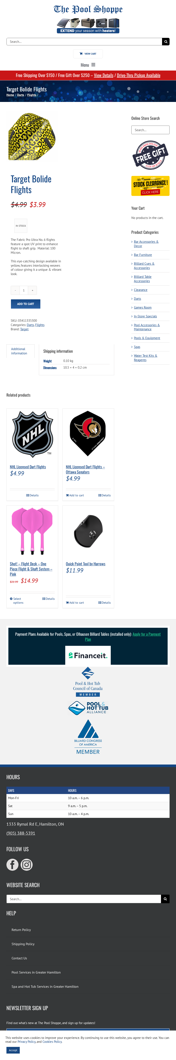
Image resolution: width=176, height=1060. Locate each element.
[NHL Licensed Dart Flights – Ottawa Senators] (88, 434)
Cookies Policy (52, 1042)
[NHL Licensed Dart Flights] (32, 434)
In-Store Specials (145, 316)
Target (24, 329)
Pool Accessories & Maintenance (147, 327)
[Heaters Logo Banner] (88, 20)
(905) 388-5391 (20, 833)
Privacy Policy (26, 1042)
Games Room (143, 307)
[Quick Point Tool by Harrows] (88, 531)
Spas (137, 347)
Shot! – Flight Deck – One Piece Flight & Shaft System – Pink (31, 569)
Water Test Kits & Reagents (145, 358)
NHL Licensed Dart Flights (28, 466)
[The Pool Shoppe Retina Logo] (88, 7)
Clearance (140, 290)
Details (34, 495)
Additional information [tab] (19, 351)
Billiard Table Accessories (143, 279)
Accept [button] (13, 1050)
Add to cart (25, 304)
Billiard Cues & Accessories (144, 266)
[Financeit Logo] (88, 647)
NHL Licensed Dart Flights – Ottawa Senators (85, 469)
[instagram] (27, 865)
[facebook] (12, 865)
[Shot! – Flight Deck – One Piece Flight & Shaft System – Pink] (32, 531)
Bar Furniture (143, 255)
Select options (18, 601)
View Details (103, 75)
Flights (39, 325)
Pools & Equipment (147, 338)
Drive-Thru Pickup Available (138, 75)
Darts (30, 325)
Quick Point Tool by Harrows (85, 563)
